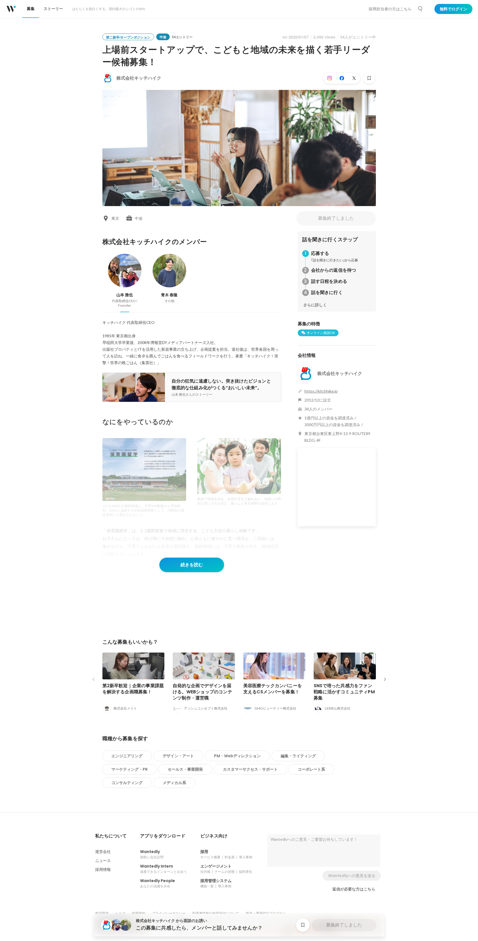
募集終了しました (336, 218)
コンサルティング (127, 782)
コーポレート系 (311, 769)
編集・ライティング (298, 756)
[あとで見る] (369, 78)
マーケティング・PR (129, 769)
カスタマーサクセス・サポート (250, 769)
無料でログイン (453, 9)
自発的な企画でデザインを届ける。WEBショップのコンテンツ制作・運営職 (202, 691)
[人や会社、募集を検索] (420, 9)
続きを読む (192, 565)
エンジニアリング (127, 756)
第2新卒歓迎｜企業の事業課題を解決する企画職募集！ (133, 688)
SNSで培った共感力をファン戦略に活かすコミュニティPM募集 (344, 691)
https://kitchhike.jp (321, 391)
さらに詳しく (315, 305)
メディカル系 (174, 782)
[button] (111, 836)
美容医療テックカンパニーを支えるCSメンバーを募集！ (272, 688)
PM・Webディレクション (237, 756)
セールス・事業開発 (185, 769)
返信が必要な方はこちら (353, 889)
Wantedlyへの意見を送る (351, 875)
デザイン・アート (178, 756)
